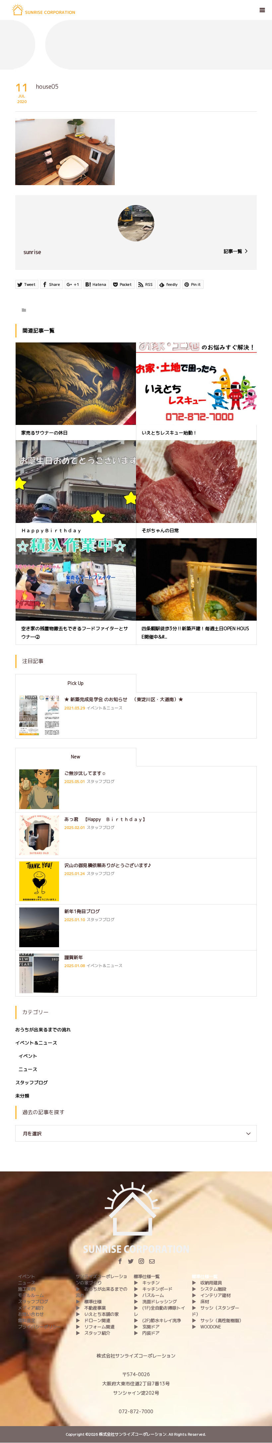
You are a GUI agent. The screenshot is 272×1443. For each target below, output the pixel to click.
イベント (28, 1056)
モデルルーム (31, 1295)
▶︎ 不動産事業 (91, 1308)
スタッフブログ (31, 1082)
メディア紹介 (31, 1308)
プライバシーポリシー (39, 1327)
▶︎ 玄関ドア (147, 1327)
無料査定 (26, 1320)
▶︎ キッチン (147, 1283)
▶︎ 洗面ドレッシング (155, 1302)
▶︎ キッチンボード (153, 1289)
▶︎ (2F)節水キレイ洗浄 (157, 1320)
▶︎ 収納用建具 (207, 1283)
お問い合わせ (31, 1314)
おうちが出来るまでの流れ (43, 1029)
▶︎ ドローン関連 (93, 1320)
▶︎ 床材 (200, 1302)
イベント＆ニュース (36, 1043)
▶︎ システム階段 (209, 1289)
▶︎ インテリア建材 (211, 1295)
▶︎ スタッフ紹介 (93, 1333)
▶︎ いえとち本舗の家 (97, 1314)
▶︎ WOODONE (206, 1327)
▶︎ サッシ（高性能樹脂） (217, 1320)
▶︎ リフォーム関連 (95, 1327)
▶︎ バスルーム (149, 1295)
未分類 (22, 1096)
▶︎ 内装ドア (147, 1333)
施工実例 (26, 1289)
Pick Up (76, 683)
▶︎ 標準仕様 (89, 1302)
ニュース (28, 1069)
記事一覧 (233, 251)
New (75, 756)
